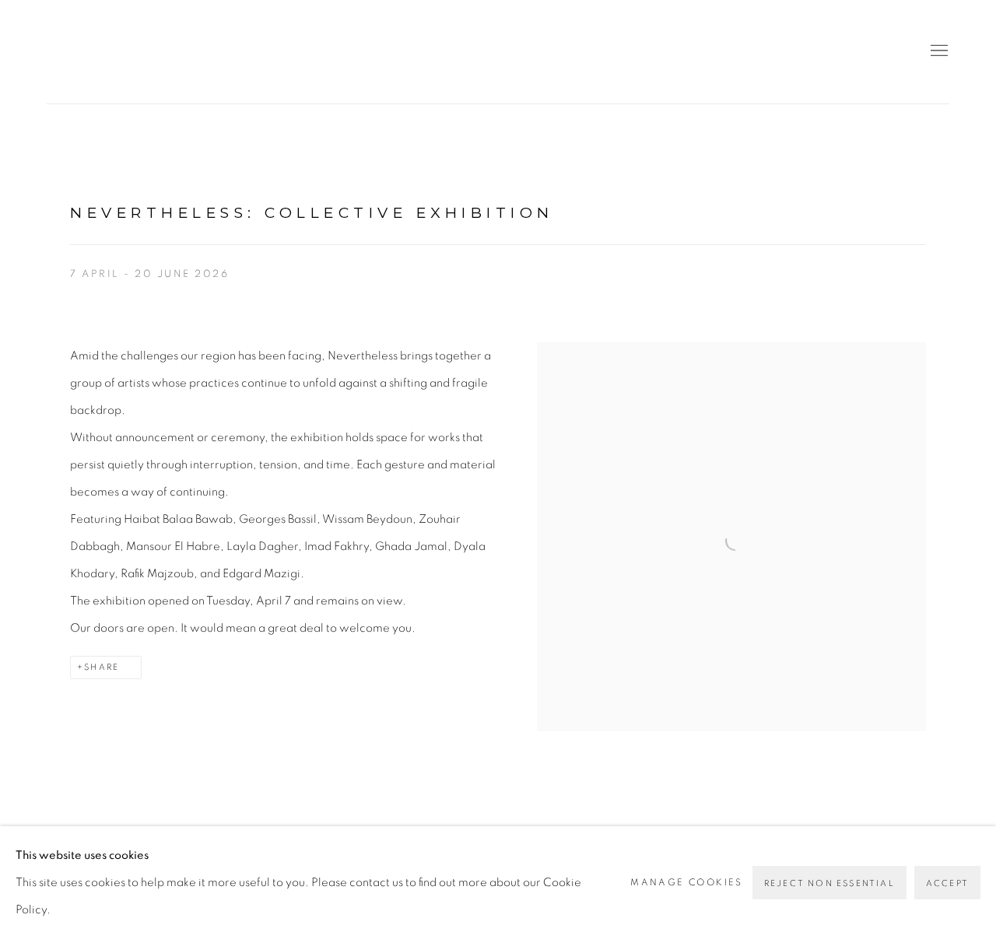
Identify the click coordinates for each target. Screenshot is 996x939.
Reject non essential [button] (829, 883)
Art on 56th (70, 52)
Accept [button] (947, 883)
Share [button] (101, 667)
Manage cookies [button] (686, 882)
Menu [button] (937, 51)
